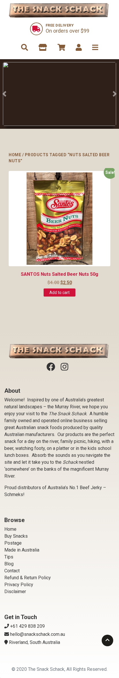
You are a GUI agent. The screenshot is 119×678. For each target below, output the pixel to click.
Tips (8, 557)
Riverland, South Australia (34, 642)
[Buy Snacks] (59, 94)
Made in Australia (21, 550)
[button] (4, 94)
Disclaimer (15, 591)
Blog (9, 564)
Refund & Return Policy (27, 577)
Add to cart (59, 292)
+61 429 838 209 (27, 626)
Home (15, 154)
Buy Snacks (16, 536)
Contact (12, 570)
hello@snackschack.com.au (37, 634)
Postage (13, 543)
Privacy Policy (18, 584)
